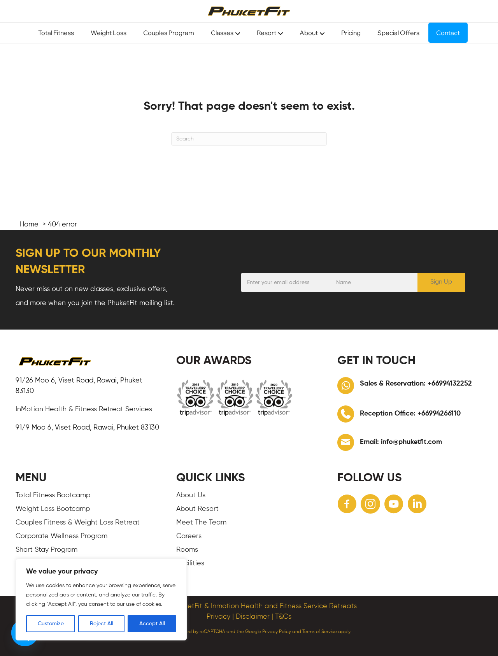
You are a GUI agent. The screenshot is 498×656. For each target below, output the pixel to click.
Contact (448, 33)
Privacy (218, 616)
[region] (101, 599)
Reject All (101, 623)
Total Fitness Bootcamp (53, 495)
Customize (51, 623)
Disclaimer (253, 616)
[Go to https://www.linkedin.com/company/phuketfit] (417, 505)
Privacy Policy (276, 632)
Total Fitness (56, 33)
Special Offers (398, 33)
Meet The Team (201, 522)
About (309, 33)
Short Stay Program (46, 549)
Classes (222, 33)
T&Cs (283, 616)
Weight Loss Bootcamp (53, 508)
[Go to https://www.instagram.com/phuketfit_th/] (370, 505)
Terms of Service (319, 632)
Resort (266, 33)
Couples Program (168, 33)
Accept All (152, 623)
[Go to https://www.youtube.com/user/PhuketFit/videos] (393, 505)
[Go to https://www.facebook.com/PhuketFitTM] (347, 505)
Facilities (190, 563)
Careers (189, 536)
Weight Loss (108, 33)
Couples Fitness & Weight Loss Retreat (78, 522)
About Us (190, 495)
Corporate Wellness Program (61, 536)
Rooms (187, 549)
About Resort (197, 508)
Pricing (351, 33)
